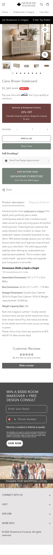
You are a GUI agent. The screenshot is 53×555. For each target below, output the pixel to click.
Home (5, 12)
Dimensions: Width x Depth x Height (20, 268)
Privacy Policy (25, 437)
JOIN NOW (14, 443)
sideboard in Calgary (34, 211)
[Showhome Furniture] (26, 4)
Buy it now (26, 146)
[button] (47, 4)
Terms (34, 437)
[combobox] (12, 419)
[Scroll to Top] (48, 540)
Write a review (26, 366)
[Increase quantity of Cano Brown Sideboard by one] (47, 129)
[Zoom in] (45, 55)
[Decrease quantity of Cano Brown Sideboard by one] (17, 129)
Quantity (6, 129)
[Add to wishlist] (45, 30)
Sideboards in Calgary (23, 12)
